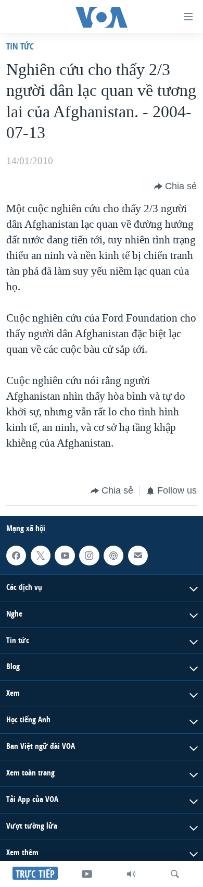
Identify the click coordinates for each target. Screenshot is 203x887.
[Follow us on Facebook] (16, 555)
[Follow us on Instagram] (89, 555)
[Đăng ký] (138, 555)
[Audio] (131, 874)
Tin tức (20, 46)
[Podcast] (113, 555)
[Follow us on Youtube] (64, 555)
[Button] (175, 186)
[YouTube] (87, 874)
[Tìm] (175, 874)
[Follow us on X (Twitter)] (40, 555)
